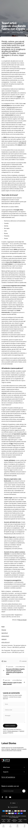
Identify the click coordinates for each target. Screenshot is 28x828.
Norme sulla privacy (13, 731)
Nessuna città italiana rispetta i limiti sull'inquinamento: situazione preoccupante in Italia (15, 671)
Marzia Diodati (22, 620)
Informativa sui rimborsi (3, 820)
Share (5, 661)
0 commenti (24, 661)
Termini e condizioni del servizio (14, 820)
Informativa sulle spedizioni (20, 820)
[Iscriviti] (23, 790)
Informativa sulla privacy (9, 820)
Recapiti (25, 819)
